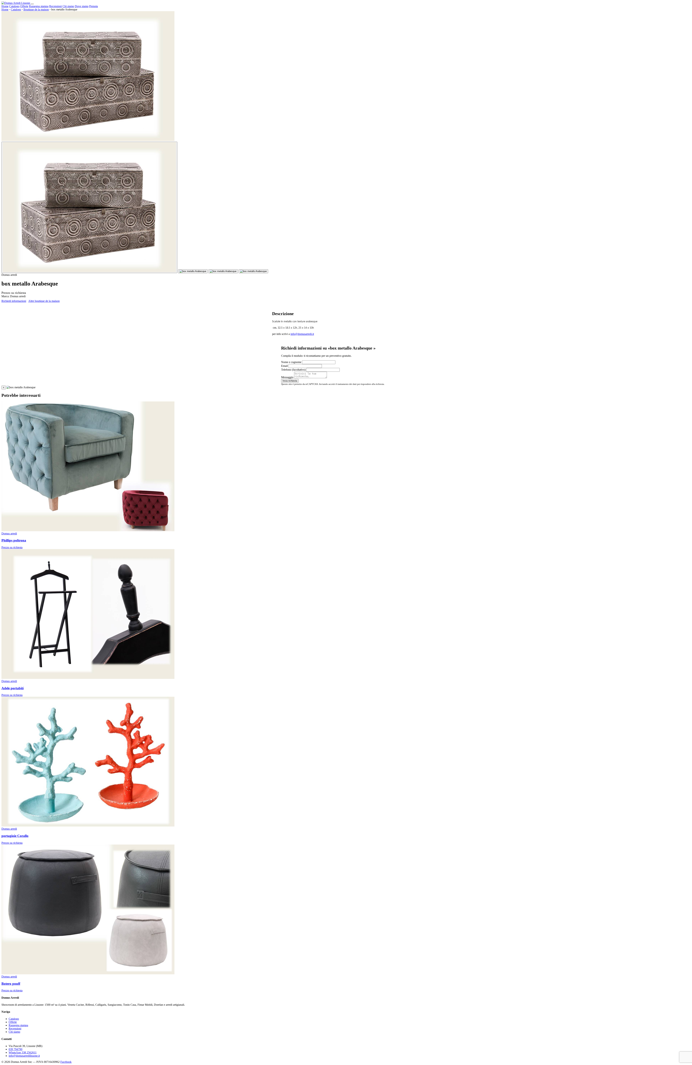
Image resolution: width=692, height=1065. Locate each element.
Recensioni (55, 6)
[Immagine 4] (253, 271)
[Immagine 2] (193, 271)
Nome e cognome (291, 362)
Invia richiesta (290, 380)
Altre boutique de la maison (44, 300)
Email (284, 365)
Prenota (93, 6)
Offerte (24, 6)
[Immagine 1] (89, 207)
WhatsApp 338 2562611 (23, 1052)
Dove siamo (81, 6)
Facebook (66, 1061)
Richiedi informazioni (13, 300)
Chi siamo (68, 6)
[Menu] (32, 4)
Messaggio (287, 377)
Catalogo (14, 6)
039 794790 (15, 1049)
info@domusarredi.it (302, 333)
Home (4, 6)
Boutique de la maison (36, 9)
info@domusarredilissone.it (24, 1055)
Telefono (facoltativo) (293, 369)
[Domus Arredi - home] (16, 3)
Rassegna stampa (38, 6)
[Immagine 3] (223, 271)
